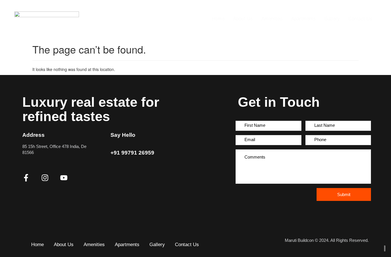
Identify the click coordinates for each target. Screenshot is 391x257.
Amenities (272, 18)
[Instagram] (45, 177)
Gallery (332, 18)
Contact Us (360, 18)
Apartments (303, 18)
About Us (243, 18)
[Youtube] (64, 177)
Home (218, 18)
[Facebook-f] (26, 177)
